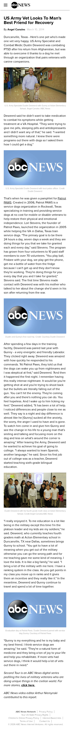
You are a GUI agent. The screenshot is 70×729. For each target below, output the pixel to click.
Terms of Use (26, 721)
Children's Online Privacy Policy (23, 718)
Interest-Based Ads (52, 718)
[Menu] (4, 5)
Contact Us (44, 721)
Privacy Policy (46, 711)
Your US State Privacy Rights (34, 715)
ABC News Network (26, 711)
